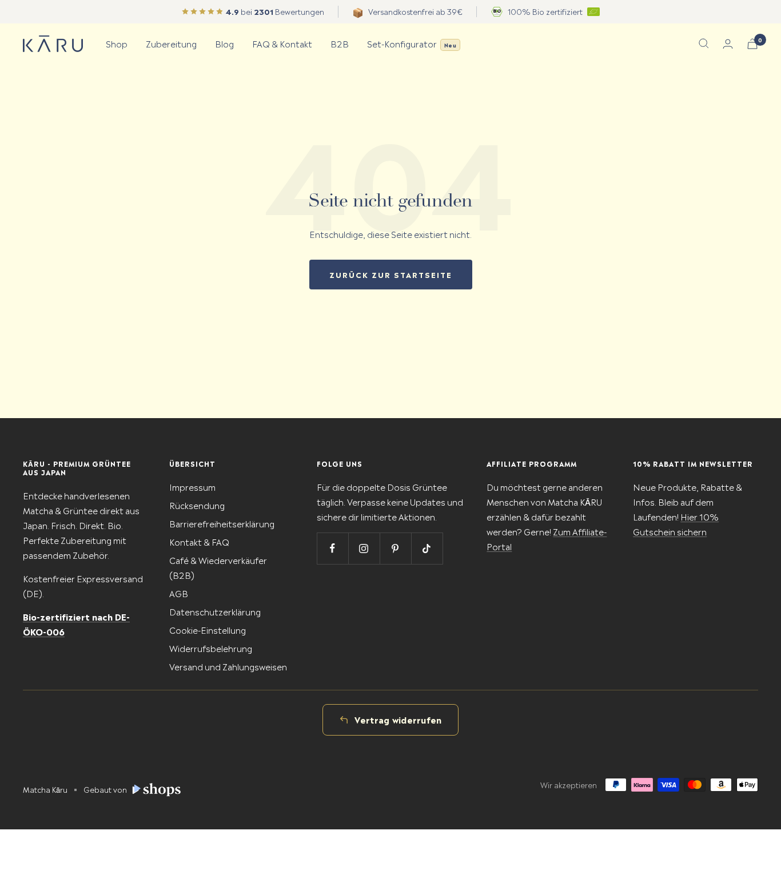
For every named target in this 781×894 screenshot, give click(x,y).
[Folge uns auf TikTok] (427, 548)
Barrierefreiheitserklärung (221, 523)
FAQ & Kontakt (282, 43)
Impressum (192, 486)
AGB (178, 592)
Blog (224, 43)
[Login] (728, 44)
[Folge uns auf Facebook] (332, 548)
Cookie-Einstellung (207, 629)
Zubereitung (171, 43)
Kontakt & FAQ (199, 541)
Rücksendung (197, 504)
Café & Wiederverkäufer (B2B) (218, 567)
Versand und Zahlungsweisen (228, 666)
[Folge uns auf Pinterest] (395, 548)
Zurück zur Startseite (390, 274)
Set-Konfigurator (411, 43)
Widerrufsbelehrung (210, 647)
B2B (339, 43)
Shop (116, 43)
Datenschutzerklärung (215, 611)
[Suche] (704, 43)
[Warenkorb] (752, 43)
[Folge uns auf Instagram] (364, 548)
